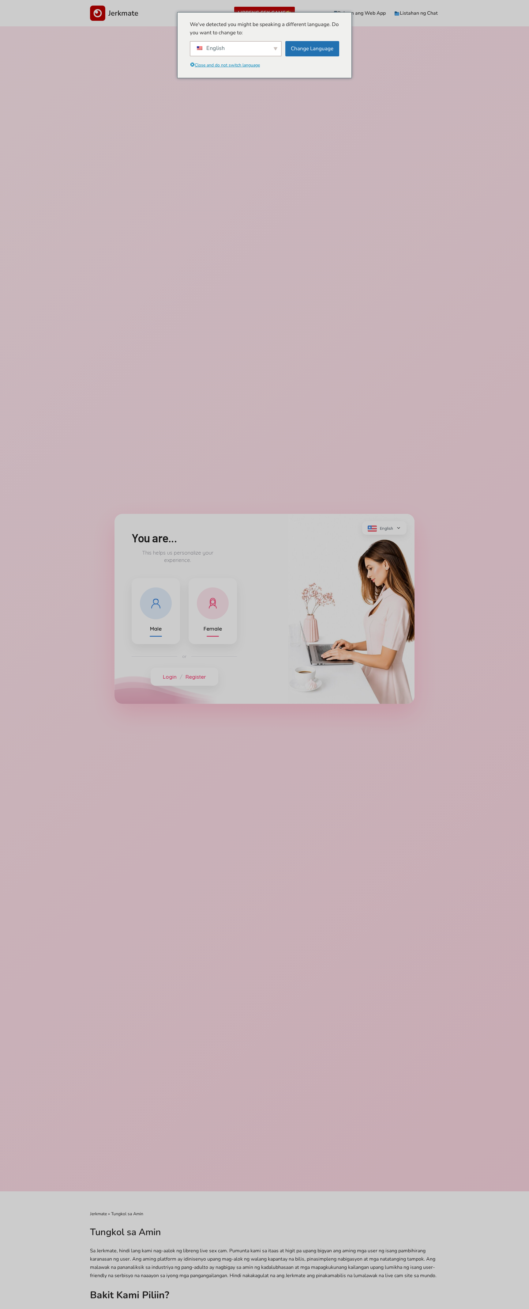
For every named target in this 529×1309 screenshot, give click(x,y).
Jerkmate (98, 1214)
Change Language (312, 48)
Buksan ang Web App (361, 13)
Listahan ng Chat (419, 13)
